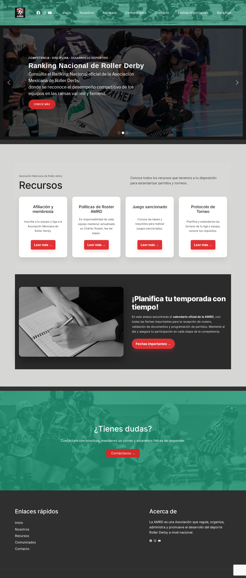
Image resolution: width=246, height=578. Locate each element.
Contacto (22, 549)
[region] (123, 83)
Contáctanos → (123, 453)
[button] (9, 82)
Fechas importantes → (153, 344)
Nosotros (22, 529)
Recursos (22, 536)
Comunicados (25, 542)
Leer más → (43, 245)
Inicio (19, 523)
